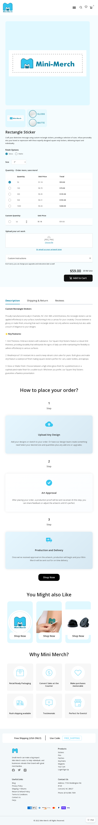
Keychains (62, 761)
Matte (20, 154)
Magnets (61, 764)
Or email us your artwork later (49, 249)
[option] (15, 118)
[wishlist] (86, 8)
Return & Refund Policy (21, 791)
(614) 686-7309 (70, 793)
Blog (14, 783)
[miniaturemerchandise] (8, 7)
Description (12, 300)
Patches (61, 758)
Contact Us (16, 797)
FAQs (14, 800)
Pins (59, 755)
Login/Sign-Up (63, 769)
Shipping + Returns (19, 789)
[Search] (80, 7)
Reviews (59, 300)
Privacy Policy (17, 786)
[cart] (91, 8)
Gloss (11, 154)
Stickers (61, 752)
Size (7, 162)
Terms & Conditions (19, 794)
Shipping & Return (37, 300)
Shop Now (49, 577)
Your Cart (61, 767)
